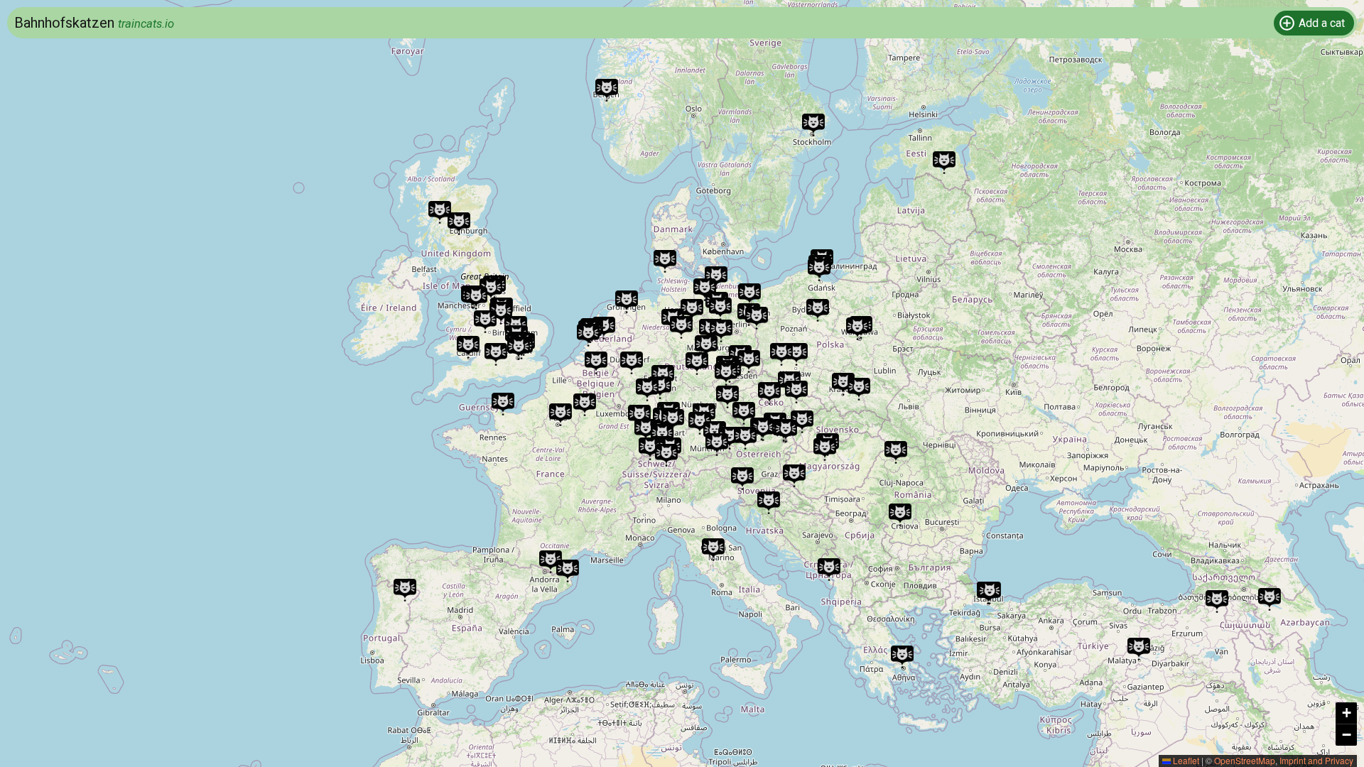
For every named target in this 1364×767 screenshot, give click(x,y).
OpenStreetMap (1244, 760)
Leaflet (1185, 760)
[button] (742, 478)
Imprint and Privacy (1316, 760)
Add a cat (1322, 23)
